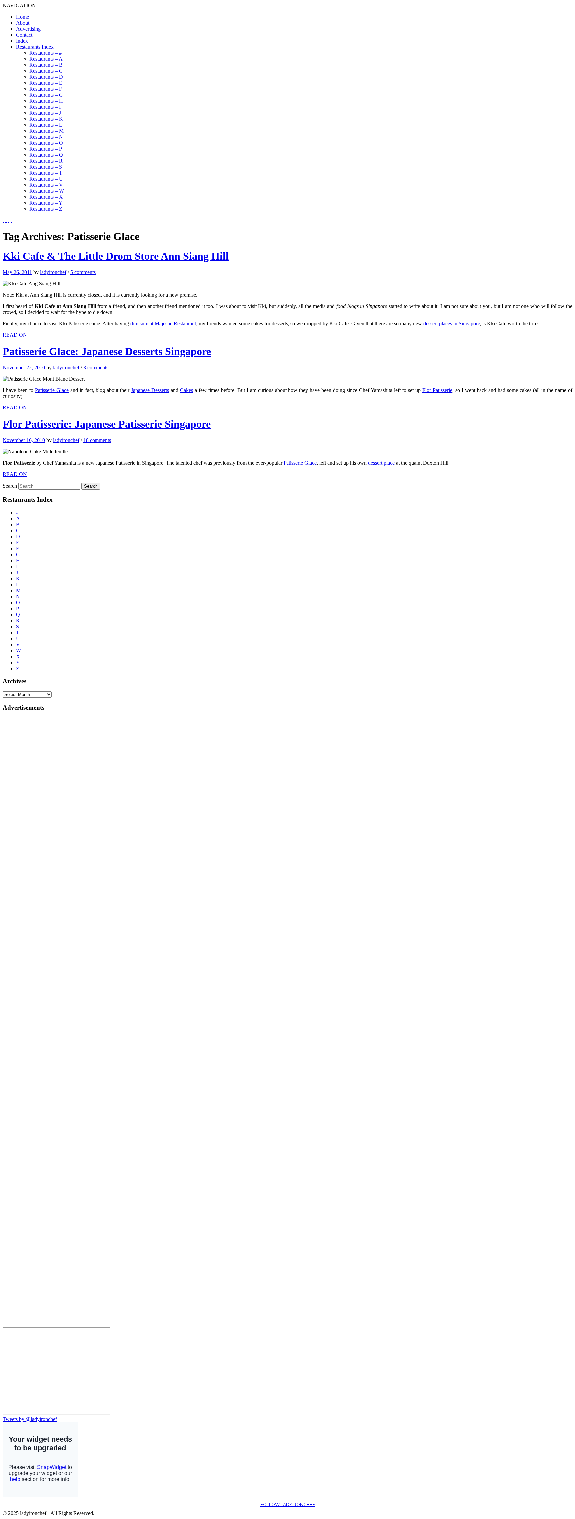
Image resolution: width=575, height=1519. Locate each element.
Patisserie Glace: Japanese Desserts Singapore (107, 351)
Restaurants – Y (46, 203)
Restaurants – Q (46, 155)
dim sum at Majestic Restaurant (163, 323)
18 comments (97, 440)
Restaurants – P (45, 149)
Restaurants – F (45, 89)
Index (22, 41)
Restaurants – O (46, 143)
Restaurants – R (46, 161)
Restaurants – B (46, 65)
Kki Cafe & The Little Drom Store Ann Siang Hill (116, 256)
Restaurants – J (45, 113)
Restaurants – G (46, 95)
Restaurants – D (46, 77)
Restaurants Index (35, 47)
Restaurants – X (46, 197)
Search (10, 486)
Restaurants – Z (45, 209)
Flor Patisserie (437, 390)
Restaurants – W (46, 191)
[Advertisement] (29, 817)
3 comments (95, 367)
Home (22, 17)
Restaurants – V (46, 185)
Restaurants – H (46, 101)
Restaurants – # (45, 53)
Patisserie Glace (52, 390)
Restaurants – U (46, 179)
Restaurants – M (46, 131)
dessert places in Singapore (451, 323)
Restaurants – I (45, 107)
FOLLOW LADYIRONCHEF (287, 1504)
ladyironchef (53, 272)
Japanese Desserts (150, 390)
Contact (24, 35)
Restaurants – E (45, 83)
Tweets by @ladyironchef (30, 1419)
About (22, 23)
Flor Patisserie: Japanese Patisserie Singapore (107, 424)
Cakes (186, 390)
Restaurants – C (46, 71)
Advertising (28, 29)
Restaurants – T (45, 173)
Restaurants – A (46, 59)
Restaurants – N (46, 137)
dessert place (381, 463)
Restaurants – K (46, 119)
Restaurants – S (45, 167)
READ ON (15, 335)
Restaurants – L (45, 125)
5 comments (83, 272)
